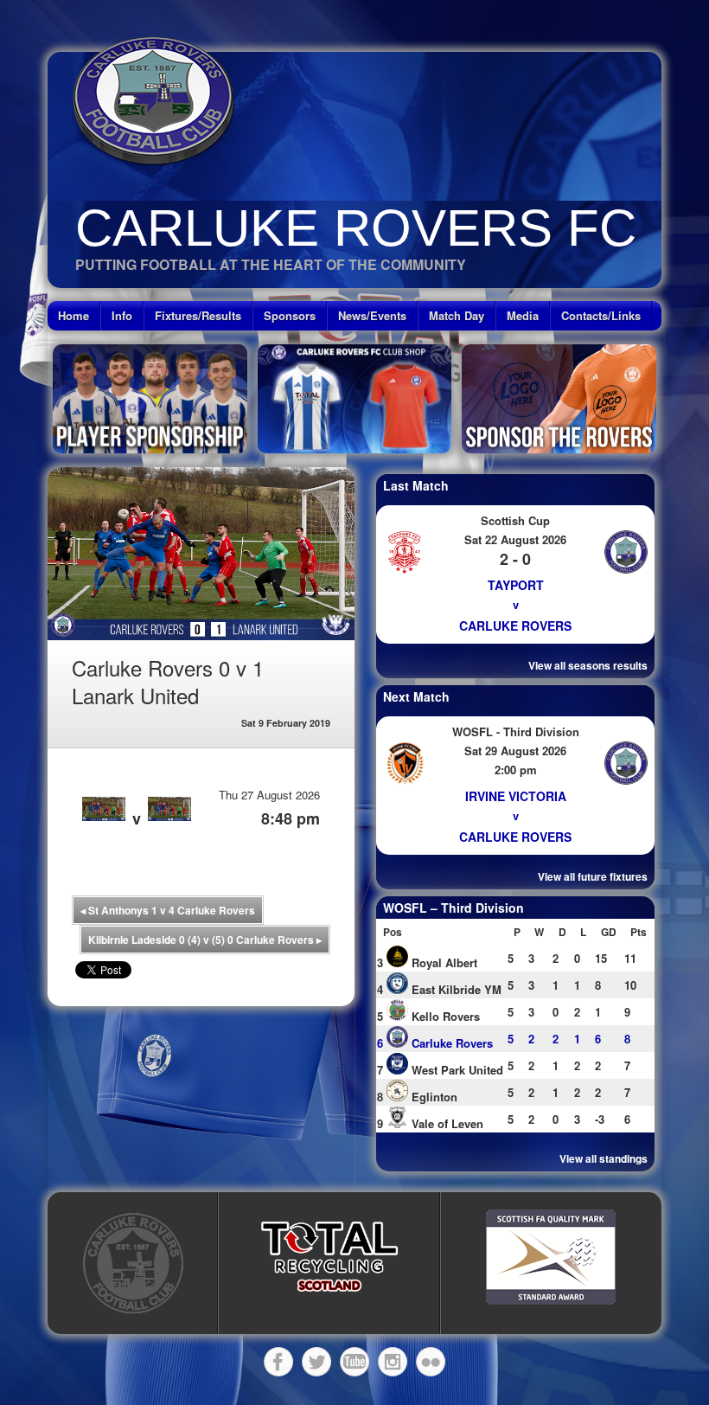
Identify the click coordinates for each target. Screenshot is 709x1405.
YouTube (354, 1361)
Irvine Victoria (515, 796)
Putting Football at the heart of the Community (270, 264)
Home (73, 315)
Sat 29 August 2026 (515, 750)
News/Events (372, 315)
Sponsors (290, 315)
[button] (329, 1257)
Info (122, 315)
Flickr (430, 1361)
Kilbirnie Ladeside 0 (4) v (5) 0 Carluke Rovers (205, 939)
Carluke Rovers (515, 625)
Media (523, 315)
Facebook (278, 1361)
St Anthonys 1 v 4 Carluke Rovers (167, 910)
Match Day (456, 315)
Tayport (516, 584)
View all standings (603, 1158)
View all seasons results (588, 665)
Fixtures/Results (198, 315)
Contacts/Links (601, 315)
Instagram (392, 1361)
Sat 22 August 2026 (515, 539)
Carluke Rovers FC (355, 228)
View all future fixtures (593, 876)
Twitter (316, 1361)
